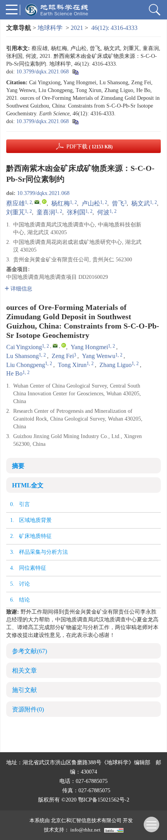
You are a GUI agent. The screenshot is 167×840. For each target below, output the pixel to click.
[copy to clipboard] (75, 121)
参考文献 (29, 651)
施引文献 (24, 690)
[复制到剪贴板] (75, 72)
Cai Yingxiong (24, 347)
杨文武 (140, 203)
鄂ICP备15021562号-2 (103, 800)
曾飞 (118, 203)
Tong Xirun (72, 365)
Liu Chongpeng (25, 365)
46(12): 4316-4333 (114, 27)
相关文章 (24, 670)
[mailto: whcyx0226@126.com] (55, 346)
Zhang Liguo (115, 365)
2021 (77, 27)
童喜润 (46, 212)
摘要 (18, 466)
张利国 (76, 212)
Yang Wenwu (98, 356)
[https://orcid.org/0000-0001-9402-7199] (44, 201)
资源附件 (28, 709)
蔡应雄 (15, 203)
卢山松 (91, 203)
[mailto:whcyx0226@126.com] (37, 202)
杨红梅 (60, 203)
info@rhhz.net (85, 830)
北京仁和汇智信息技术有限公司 (86, 820)
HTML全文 (27, 485)
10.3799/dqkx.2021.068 (42, 72)
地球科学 (50, 27)
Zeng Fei (63, 356)
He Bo (14, 373)
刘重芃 (15, 212)
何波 (103, 212)
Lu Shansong (22, 356)
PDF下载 (89, 147)
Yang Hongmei (89, 347)
